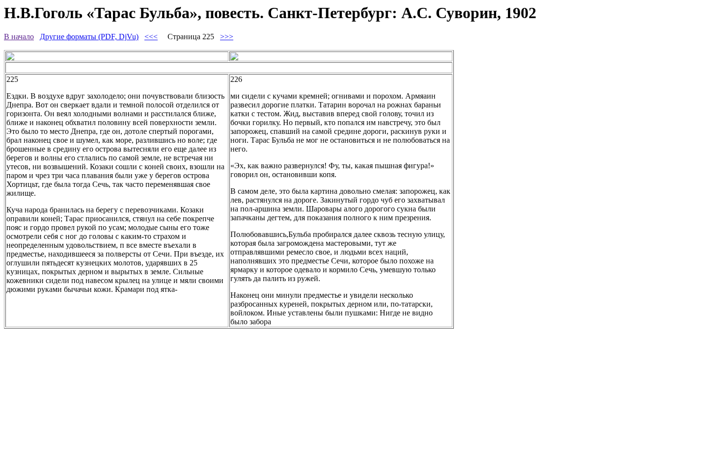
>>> (226, 36)
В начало (19, 36)
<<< (151, 36)
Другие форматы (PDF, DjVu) (89, 36)
